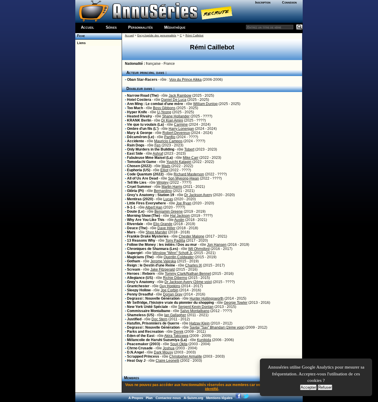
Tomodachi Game (141, 162)
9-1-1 (131, 207)
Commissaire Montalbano (148, 311)
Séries (111, 27)
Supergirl (134, 253)
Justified (134, 319)
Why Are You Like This (145, 220)
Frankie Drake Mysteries (148, 236)
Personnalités (140, 27)
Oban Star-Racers (142, 80)
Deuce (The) (137, 228)
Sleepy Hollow (139, 290)
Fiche (80, 36)
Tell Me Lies (136, 182)
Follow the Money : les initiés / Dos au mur (162, 245)
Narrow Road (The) (143, 95)
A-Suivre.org (193, 398)
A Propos (135, 398)
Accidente (135, 141)
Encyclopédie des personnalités (156, 35)
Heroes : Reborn (141, 274)
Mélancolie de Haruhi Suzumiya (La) (157, 340)
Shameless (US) (140, 315)
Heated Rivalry (139, 116)
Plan (149, 398)
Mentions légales (219, 398)
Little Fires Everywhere (146, 203)
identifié (211, 389)
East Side (135, 153)
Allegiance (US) (140, 278)
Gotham (133, 261)
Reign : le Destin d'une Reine (151, 265)
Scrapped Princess (143, 356)
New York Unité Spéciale (147, 307)
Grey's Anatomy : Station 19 (150, 195)
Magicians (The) (140, 257)
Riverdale (135, 224)
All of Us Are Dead (142, 178)
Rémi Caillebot (194, 35)
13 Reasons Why (141, 240)
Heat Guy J (136, 361)
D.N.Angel (135, 352)
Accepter (308, 387)
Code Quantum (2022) (145, 174)
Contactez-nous (168, 398)
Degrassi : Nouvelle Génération (153, 298)
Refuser (325, 387)
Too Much (135, 108)
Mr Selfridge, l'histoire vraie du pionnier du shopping (170, 303)
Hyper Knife (137, 112)
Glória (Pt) (135, 191)
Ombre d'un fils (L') (143, 129)
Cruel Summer (139, 187)
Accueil (87, 27)
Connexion (289, 2)
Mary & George (139, 133)
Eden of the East (140, 336)
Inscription (263, 2)
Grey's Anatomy (140, 282)
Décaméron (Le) (140, 137)
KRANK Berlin (139, 120)
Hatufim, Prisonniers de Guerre (153, 323)
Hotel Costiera (139, 100)
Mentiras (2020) (140, 199)
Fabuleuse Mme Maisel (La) (150, 158)
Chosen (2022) (139, 166)
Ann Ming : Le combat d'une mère (155, 104)
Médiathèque (174, 27)
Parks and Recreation (145, 332)
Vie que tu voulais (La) (145, 124)
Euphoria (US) (138, 170)
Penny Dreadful (140, 294)
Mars (131, 232)
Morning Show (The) (143, 216)
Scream (133, 269)
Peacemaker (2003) (143, 344)
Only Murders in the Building (150, 149)
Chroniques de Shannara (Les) (152, 249)
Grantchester (138, 286)
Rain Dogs (135, 145)
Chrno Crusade (140, 348)
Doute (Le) (135, 211)
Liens (80, 43)
